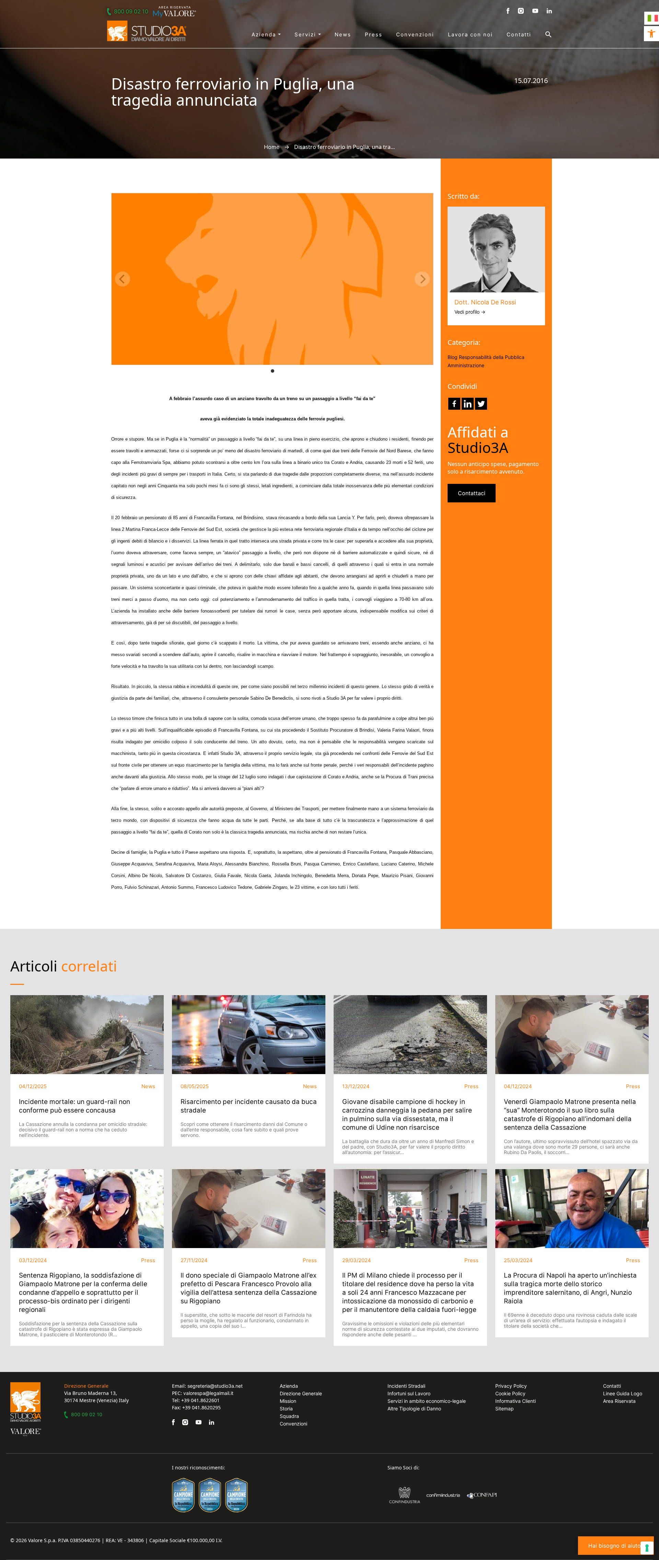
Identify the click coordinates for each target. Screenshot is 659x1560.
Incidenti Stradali (406, 1386)
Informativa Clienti (515, 1401)
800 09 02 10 (131, 11)
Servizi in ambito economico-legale (427, 1401)
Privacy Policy (511, 1386)
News (343, 34)
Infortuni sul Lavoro (409, 1393)
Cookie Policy (510, 1393)
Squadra (289, 1416)
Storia (286, 1408)
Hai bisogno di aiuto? (616, 1545)
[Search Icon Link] (541, 34)
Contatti (519, 34)
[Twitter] (481, 404)
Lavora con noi (470, 34)
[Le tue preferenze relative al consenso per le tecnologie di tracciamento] (647, 1548)
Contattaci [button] (471, 493)
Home (271, 146)
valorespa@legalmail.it (208, 1393)
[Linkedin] (468, 404)
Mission (288, 1401)
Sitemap (504, 1408)
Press (373, 34)
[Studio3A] (146, 31)
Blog (453, 357)
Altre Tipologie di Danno (414, 1408)
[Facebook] (454, 404)
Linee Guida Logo (622, 1393)
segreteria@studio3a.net (215, 1386)
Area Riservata (619, 1401)
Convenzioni (415, 34)
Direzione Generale (301, 1393)
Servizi (306, 34)
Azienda (265, 34)
